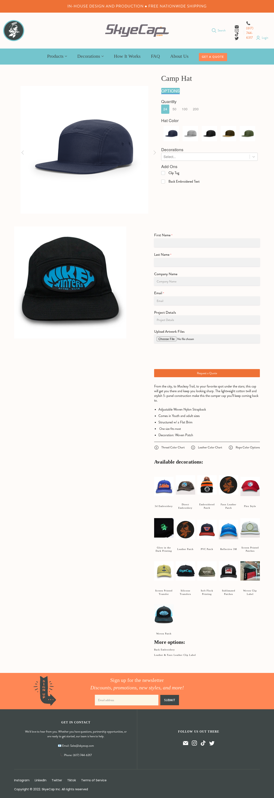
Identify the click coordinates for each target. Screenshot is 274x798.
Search (222, 30)
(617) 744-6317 (249, 33)
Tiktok (71, 780)
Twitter (57, 780)
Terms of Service (94, 780)
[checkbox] (170, 173)
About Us (179, 56)
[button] (165, 109)
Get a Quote (213, 57)
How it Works (127, 56)
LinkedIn (40, 780)
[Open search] (214, 30)
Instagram (22, 780)
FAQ (155, 56)
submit (169, 700)
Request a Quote (207, 373)
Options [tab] (170, 90)
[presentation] (169, 101)
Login (265, 38)
